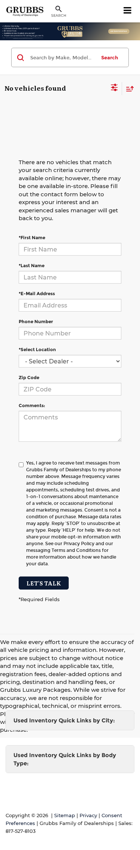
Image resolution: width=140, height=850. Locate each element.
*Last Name (31, 265)
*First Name (32, 237)
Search (109, 57)
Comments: (32, 405)
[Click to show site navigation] (127, 11)
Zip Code (29, 377)
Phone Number (36, 321)
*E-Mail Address (37, 293)
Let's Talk (44, 583)
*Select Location (37, 349)
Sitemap (64, 815)
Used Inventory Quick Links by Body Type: (64, 758)
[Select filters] (114, 88)
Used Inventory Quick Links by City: (64, 720)
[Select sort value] (128, 88)
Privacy (88, 815)
